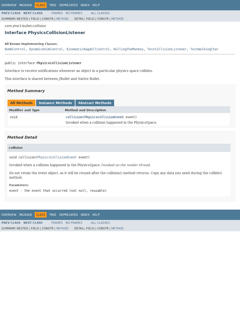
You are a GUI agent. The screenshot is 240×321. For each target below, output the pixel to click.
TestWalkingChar (204, 49)
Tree (52, 5)
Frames (57, 13)
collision (74, 117)
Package (25, 5)
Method (62, 18)
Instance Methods (55, 103)
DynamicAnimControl (46, 49)
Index (85, 5)
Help (96, 5)
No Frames (74, 13)
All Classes (100, 13)
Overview (8, 5)
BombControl (15, 49)
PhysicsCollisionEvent (104, 117)
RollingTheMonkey (128, 49)
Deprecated (68, 5)
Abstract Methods (94, 103)
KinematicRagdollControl (88, 49)
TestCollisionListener (167, 49)
